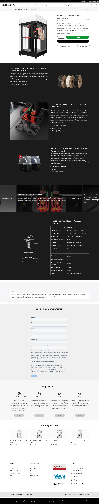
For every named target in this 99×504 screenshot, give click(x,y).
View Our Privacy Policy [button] (50, 501)
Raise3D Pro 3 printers (18, 9)
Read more (67, 33)
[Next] (97, 199)
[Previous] (2, 199)
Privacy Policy (68, 494)
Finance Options (83, 46)
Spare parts (39, 396)
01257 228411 (82, 1)
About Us (12, 463)
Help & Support (33, 468)
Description (46, 287)
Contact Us (80, 415)
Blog (11, 475)
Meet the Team (13, 466)
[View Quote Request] (91, 5)
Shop (31, 473)
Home (11, 9)
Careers (11, 468)
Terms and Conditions (84, 494)
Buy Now (19, 415)
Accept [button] (92, 501)
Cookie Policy (75, 494)
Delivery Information (14, 470)
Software (32, 470)
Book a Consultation (34, 475)
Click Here (59, 415)
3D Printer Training (34, 463)
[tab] (13, 291)
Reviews (54, 287)
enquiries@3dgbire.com (93, 1)
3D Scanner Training (34, 466)
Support (79, 396)
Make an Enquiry (66, 46)
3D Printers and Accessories (19, 396)
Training (59, 396)
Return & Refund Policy (15, 473)
